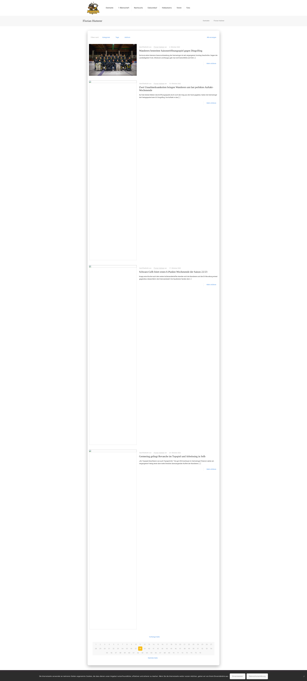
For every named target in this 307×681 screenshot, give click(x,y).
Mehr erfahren (211, 63)
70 (173, 653)
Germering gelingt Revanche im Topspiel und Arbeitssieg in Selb (172, 456)
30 (105, 648)
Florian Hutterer (219, 21)
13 (149, 644)
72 (182, 653)
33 (118, 648)
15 (158, 644)
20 (180, 644)
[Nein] (304, 676)
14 (153, 644)
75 (196, 653)
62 (138, 653)
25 (202, 644)
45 (171, 648)
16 (162, 644)
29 (100, 648)
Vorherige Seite (154, 637)
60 (129, 653)
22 (189, 644)
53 (207, 648)
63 (142, 653)
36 (131, 648)
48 (184, 648)
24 (198, 644)
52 (202, 648)
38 (140, 648)
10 (136, 644)
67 (160, 653)
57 (116, 653)
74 (191, 653)
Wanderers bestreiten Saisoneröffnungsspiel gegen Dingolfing (170, 50)
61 (133, 653)
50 (193, 648)
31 (109, 648)
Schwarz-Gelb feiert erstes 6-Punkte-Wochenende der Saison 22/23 (173, 271)
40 (149, 648)
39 (144, 648)
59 (125, 653)
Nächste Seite (153, 658)
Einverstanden (237, 676)
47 (180, 648)
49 (189, 648)
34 (122, 648)
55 (107, 653)
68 (164, 653)
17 (167, 644)
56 (111, 653)
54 (211, 648)
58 (120, 653)
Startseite (206, 21)
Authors (127, 37)
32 (113, 648)
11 (140, 644)
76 (200, 653)
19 (176, 644)
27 (211, 644)
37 (136, 648)
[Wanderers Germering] (93, 8)
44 (167, 648)
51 (198, 648)
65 (151, 653)
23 (193, 644)
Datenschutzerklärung (257, 676)
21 (184, 644)
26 (207, 644)
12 (144, 644)
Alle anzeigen (211, 37)
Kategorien (106, 37)
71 (178, 653)
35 (127, 648)
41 (153, 648)
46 (176, 648)
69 (169, 653)
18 (171, 644)
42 (158, 648)
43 (162, 648)
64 (147, 653)
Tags (117, 37)
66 (156, 653)
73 (187, 653)
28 (96, 648)
